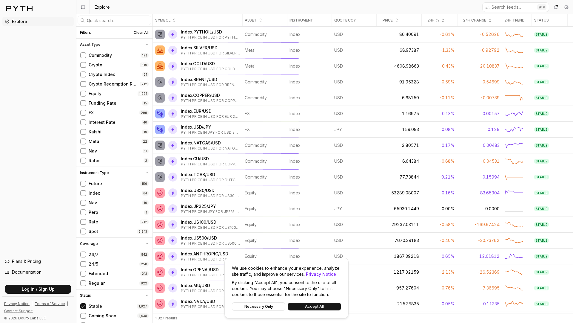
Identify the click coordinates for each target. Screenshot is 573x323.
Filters (85, 32)
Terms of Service (50, 303)
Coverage (89, 244)
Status (85, 295)
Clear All (141, 32)
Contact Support (18, 311)
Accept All (314, 306)
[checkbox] (83, 55)
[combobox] (512, 7)
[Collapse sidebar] (83, 7)
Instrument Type (94, 173)
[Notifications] (556, 7)
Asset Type (90, 44)
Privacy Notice (321, 274)
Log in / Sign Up (38, 289)
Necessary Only (258, 306)
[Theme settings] (566, 7)
